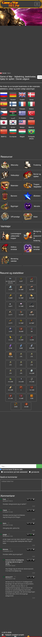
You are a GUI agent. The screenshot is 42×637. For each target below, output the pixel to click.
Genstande (35, 472)
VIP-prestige (15, 216)
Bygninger (14, 206)
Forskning (37, 165)
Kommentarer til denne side (12, 469)
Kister (35, 216)
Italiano (31, 109)
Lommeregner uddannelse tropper (16, 235)
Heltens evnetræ (14, 248)
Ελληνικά (22, 118)
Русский (3, 99)
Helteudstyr (15, 175)
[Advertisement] (21, 47)
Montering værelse (14, 259)
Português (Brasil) (31, 137)
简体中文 (4, 136)
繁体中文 (31, 127)
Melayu (22, 127)
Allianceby (14, 165)
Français (22, 109)
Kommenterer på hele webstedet (15, 472)
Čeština (3, 118)
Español (3, 109)
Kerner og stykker (37, 175)
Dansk (4, 73)
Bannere (14, 196)
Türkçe (31, 118)
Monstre (37, 206)
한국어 (13, 127)
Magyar (22, 136)
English (22, 99)
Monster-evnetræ (36, 248)
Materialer (14, 185)
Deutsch (13, 99)
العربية (13, 118)
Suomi (13, 109)
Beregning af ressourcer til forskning (37, 236)
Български (13, 136)
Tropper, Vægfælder (37, 185)
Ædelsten (36, 196)
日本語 (4, 127)
